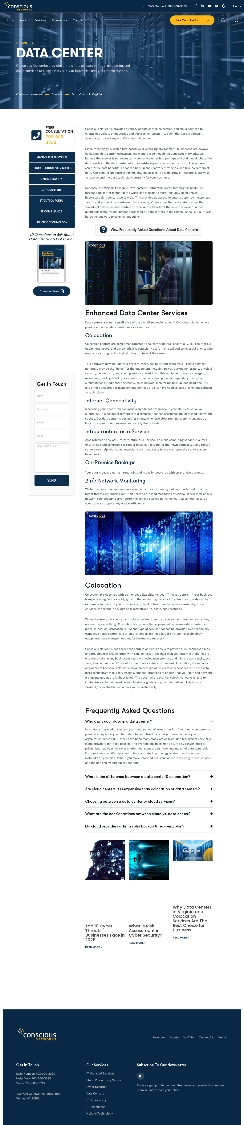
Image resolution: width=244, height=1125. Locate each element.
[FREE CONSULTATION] (36, 135)
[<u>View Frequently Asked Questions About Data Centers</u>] (103, 229)
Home (10, 20)
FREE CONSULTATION (59, 129)
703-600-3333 (35, 1083)
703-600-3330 (45, 1073)
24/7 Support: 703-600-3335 (167, 6)
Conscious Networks (29, 94)
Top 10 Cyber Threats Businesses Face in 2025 (105, 933)
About (24, 20)
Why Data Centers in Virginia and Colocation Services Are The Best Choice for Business (192, 918)
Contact (79, 20)
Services (40, 20)
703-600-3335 (41, 1078)
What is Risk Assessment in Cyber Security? (145, 930)
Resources (59, 20)
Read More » (93, 947)
